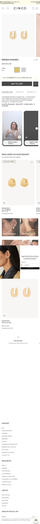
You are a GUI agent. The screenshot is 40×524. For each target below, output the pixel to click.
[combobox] (22, 265)
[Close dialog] (38, 246)
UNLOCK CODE (30, 268)
